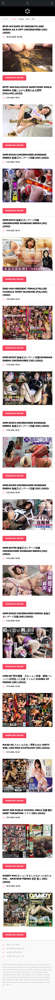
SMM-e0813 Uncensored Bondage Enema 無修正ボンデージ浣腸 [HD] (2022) (26, 424)
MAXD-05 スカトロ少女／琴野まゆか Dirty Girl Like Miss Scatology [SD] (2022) (26, 746)
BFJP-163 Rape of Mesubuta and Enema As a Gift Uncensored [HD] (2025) (25, 30)
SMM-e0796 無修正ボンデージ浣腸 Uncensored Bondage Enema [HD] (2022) (25, 551)
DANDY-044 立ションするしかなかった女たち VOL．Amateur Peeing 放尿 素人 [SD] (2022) (27, 879)
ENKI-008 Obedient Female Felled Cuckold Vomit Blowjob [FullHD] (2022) (25, 292)
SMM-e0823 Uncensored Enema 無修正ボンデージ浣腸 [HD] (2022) (26, 615)
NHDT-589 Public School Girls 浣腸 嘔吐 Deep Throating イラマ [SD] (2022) (27, 812)
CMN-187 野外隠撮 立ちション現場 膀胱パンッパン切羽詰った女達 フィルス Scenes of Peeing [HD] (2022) (27, 679)
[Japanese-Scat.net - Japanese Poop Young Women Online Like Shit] (27, 11)
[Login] (52, 3)
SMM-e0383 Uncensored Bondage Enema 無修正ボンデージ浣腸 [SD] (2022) (26, 487)
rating (21, 19)
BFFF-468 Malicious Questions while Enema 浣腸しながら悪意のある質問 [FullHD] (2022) (27, 90)
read (27, 19)
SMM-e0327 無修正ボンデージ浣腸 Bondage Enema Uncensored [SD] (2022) (27, 359)
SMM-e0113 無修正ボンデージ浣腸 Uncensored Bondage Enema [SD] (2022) (25, 223)
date (14, 19)
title (33, 19)
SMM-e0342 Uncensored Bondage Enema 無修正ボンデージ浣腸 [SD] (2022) (26, 156)
